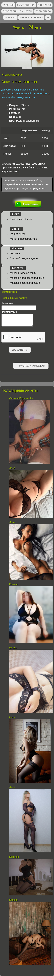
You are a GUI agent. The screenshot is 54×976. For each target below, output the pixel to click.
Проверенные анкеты (17, 11)
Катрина (14, 856)
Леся (12, 468)
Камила (13, 584)
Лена (13, 522)
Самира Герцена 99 (21, 398)
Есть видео (43, 11)
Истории (10, 17)
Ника (12, 717)
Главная (8, 4)
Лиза (12, 787)
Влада (13, 647)
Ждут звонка (26, 4)
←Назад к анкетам (31, 365)
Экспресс (44, 4)
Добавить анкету (31, 17)
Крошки (13, 899)
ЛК (47, 17)
